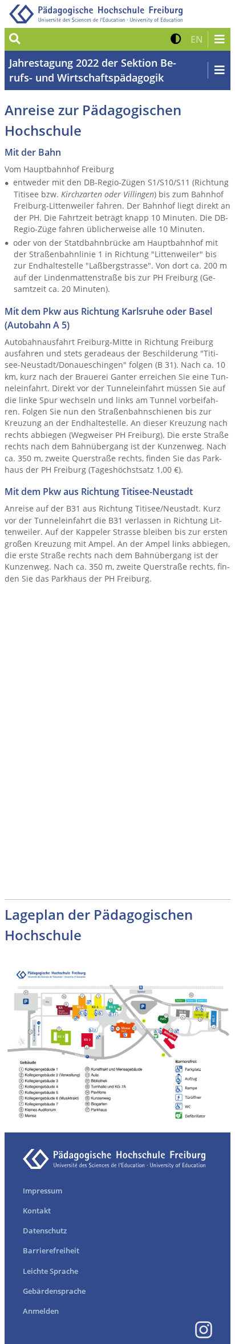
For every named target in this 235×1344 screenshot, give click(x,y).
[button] (176, 39)
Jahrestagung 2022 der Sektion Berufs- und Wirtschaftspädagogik (92, 70)
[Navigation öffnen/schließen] (219, 39)
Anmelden (41, 1311)
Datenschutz (45, 1230)
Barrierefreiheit (51, 1250)
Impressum (42, 1190)
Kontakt (37, 1210)
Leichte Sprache (50, 1271)
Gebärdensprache (54, 1291)
